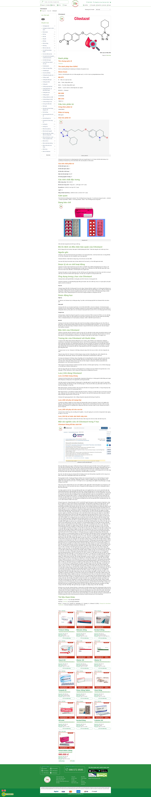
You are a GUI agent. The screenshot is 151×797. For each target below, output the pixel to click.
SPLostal (61, 720)
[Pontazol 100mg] (66, 620)
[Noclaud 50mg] (84, 710)
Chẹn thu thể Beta (46, 72)
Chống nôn (45, 84)
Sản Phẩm (86, 5)
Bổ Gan (44, 34)
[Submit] (42, 2)
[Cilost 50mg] (102, 680)
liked (45, 768)
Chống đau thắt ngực (47, 79)
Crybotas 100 (98, 720)
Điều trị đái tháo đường (48, 143)
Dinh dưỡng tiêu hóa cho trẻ (48, 115)
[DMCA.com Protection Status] (102, 775)
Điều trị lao (45, 149)
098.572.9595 (89, 2)
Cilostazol (60, 63)
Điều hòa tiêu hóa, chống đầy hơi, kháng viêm (48, 134)
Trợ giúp (65, 5)
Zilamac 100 (80, 660)
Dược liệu (104, 5)
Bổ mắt (44, 36)
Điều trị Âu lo (45, 140)
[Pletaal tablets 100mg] (66, 740)
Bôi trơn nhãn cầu (46, 47)
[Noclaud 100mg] (102, 620)
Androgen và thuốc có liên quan (48, 29)
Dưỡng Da (45, 124)
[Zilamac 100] (84, 650)
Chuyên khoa (73, 781)
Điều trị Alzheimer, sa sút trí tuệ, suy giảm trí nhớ (48, 138)
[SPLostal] (66, 710)
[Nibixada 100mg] (84, 620)
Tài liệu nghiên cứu (84, 779)
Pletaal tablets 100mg (65, 750)
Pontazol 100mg (63, 630)
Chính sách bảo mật (60, 776)
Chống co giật (46, 77)
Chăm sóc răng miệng (47, 68)
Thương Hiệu (93, 5)
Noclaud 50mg (81, 720)
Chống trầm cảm (46, 92)
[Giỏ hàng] (110, 2)
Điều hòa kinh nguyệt (47, 131)
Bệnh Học (53, 5)
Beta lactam (45, 32)
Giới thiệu (48, 5)
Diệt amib (45, 106)
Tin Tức (59, 5)
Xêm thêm (48, 155)
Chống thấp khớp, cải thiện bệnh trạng (47, 89)
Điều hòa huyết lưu (47, 128)
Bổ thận (44, 41)
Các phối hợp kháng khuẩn (47, 51)
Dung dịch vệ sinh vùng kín (48, 121)
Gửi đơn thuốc (74, 778)
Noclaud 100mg (99, 630)
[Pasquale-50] (66, 680)
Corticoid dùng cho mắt (47, 99)
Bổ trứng (44, 45)
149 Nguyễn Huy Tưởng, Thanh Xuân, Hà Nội (101, 2)
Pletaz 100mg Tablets (83, 690)
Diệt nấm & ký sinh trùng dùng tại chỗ (48, 109)
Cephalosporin (46, 66)
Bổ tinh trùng (45, 43)
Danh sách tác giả (74, 782)
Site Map (58, 782)
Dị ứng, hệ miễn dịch (47, 103)
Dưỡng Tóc (45, 126)
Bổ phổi (44, 38)
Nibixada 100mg (81, 630)
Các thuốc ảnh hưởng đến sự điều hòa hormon (48, 57)
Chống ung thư (46, 94)
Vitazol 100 (61, 660)
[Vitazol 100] (66, 650)
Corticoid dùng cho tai (47, 101)
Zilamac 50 (97, 660)
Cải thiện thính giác (47, 60)
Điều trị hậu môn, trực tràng (47, 146)
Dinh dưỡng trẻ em (47, 118)
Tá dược (109, 5)
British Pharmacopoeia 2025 (94, 778)
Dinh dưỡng (45, 112)
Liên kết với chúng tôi (45, 766)
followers (46, 770)
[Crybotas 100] (102, 710)
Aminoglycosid (46, 25)
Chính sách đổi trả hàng (60, 778)
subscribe (55, 768)
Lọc (43, 19)
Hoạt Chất (99, 5)
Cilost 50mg (98, 690)
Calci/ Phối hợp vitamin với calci (48, 63)
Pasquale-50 (62, 690)
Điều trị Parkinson (46, 151)
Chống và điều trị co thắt (48, 97)
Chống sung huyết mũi (47, 86)
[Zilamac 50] (102, 650)
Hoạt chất (49, 10)
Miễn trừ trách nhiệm (60, 779)
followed (54, 770)
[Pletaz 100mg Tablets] (84, 680)
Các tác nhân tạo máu (47, 53)
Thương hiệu (83, 782)
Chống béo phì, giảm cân (48, 75)
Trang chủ (43, 5)
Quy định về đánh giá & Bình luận (62, 781)
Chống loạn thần (46, 81)
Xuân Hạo (108, 55)
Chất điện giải (46, 70)
